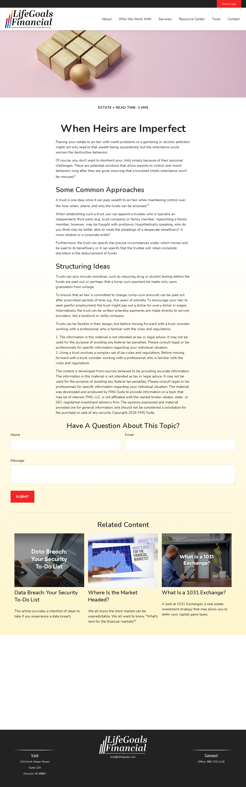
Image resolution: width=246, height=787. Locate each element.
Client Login (229, 4)
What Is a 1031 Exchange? (194, 592)
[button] (106, 19)
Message (17, 460)
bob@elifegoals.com (123, 757)
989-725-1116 (215, 762)
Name (15, 434)
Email (129, 434)
